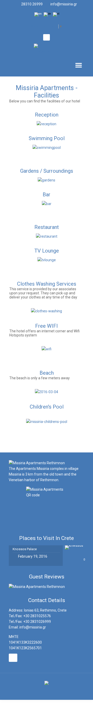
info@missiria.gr (63, 4)
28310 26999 (32, 4)
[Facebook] (46, 37)
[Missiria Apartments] (46, 51)
